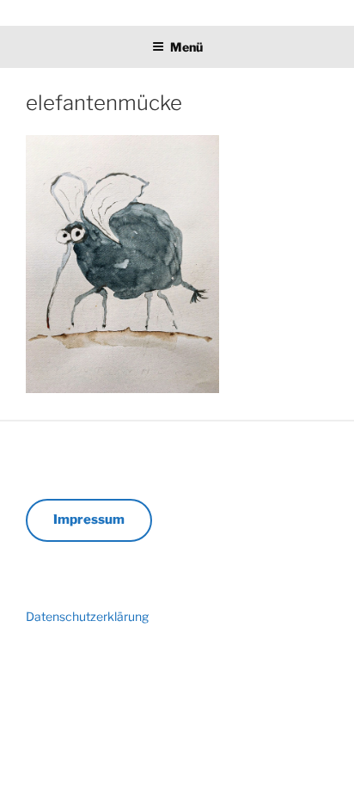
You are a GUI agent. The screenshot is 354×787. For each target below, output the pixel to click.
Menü (186, 47)
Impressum (89, 519)
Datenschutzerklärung (87, 616)
